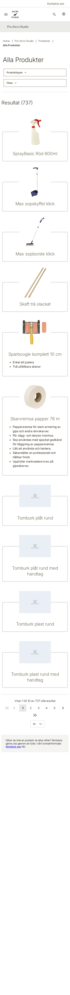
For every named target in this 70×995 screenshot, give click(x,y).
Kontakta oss (13, 746)
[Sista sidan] (35, 715)
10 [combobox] (34, 724)
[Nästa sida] (63, 708)
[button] (41, 723)
